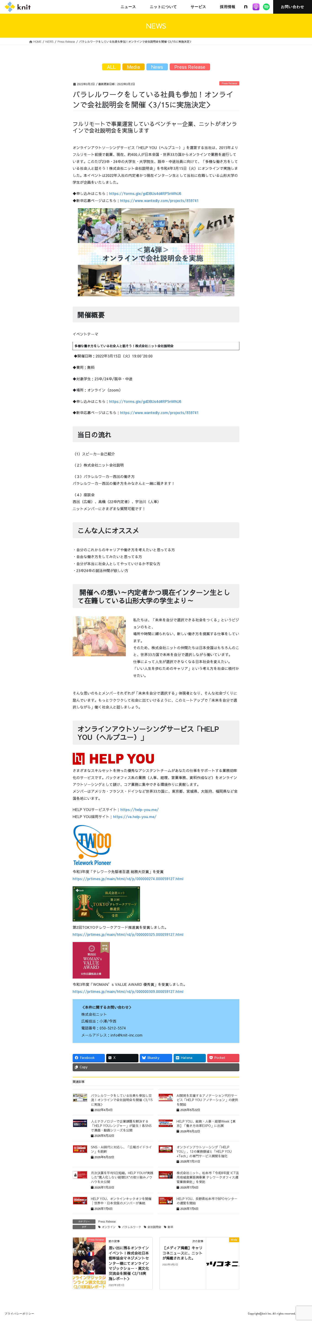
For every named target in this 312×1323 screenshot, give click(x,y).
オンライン (109, 1227)
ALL (111, 67)
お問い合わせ (292, 7)
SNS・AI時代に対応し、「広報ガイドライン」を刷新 (121, 1149)
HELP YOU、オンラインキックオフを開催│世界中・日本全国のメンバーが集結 (121, 1200)
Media (133, 67)
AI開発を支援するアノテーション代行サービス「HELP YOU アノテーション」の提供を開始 (207, 1100)
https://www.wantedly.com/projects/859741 (159, 200)
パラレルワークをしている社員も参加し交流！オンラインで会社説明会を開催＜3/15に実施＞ (122, 1100)
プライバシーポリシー (19, 1313)
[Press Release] (89, 1254)
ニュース (128, 7)
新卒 (170, 1227)
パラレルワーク (131, 1227)
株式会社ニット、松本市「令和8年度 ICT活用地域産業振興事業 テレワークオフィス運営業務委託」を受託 (208, 1177)
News (157, 67)
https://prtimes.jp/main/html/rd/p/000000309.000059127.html (128, 991)
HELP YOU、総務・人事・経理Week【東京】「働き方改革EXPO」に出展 (206, 1123)
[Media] (222, 1254)
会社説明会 (154, 1227)
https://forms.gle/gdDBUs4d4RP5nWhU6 (145, 193)
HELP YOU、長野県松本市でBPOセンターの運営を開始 (207, 1200)
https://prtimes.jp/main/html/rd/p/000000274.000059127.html (128, 878)
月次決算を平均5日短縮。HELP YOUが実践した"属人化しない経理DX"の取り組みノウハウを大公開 (122, 1177)
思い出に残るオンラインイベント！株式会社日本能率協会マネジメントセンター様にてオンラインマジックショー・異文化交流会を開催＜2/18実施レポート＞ (129, 1263)
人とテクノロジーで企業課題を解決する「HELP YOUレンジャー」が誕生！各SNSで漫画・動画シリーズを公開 (121, 1125)
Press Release (229, 83)
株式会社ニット (18, 7)
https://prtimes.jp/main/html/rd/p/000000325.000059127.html (128, 934)
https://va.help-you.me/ (134, 816)
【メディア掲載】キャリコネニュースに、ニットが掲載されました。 (182, 1252)
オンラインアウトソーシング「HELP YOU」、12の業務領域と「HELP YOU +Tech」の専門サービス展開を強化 (204, 1151)
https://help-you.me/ (139, 809)
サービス (198, 7)
